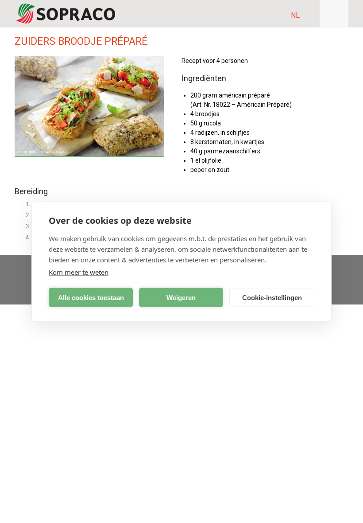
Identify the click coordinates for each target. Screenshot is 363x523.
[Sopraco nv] (65, 13)
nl (295, 15)
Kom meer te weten (78, 272)
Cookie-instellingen (272, 297)
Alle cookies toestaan (91, 297)
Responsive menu (334, 13)
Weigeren (181, 297)
